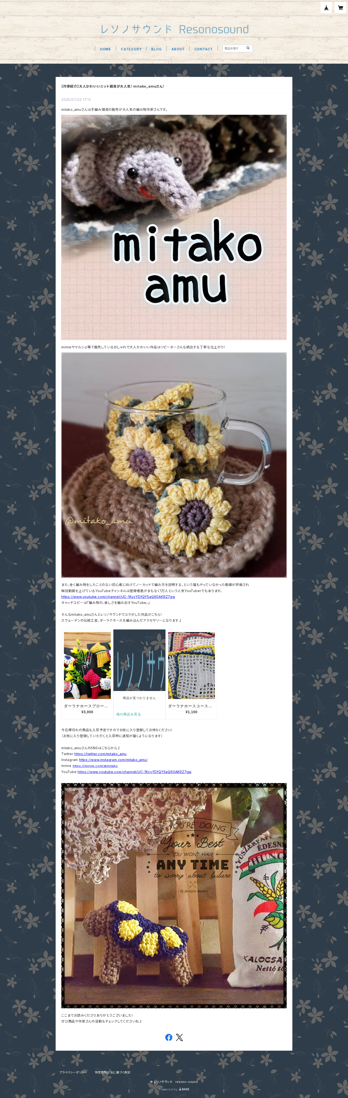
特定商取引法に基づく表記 (112, 1072)
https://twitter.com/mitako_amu (100, 754)
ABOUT (178, 49)
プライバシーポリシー (73, 1072)
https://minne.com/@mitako (95, 766)
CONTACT (203, 49)
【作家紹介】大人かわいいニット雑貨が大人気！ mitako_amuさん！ (113, 86)
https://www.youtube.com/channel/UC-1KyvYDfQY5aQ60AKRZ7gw (118, 597)
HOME (105, 49)
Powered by (169, 1089)
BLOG (156, 49)
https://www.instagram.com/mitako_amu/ (113, 760)
